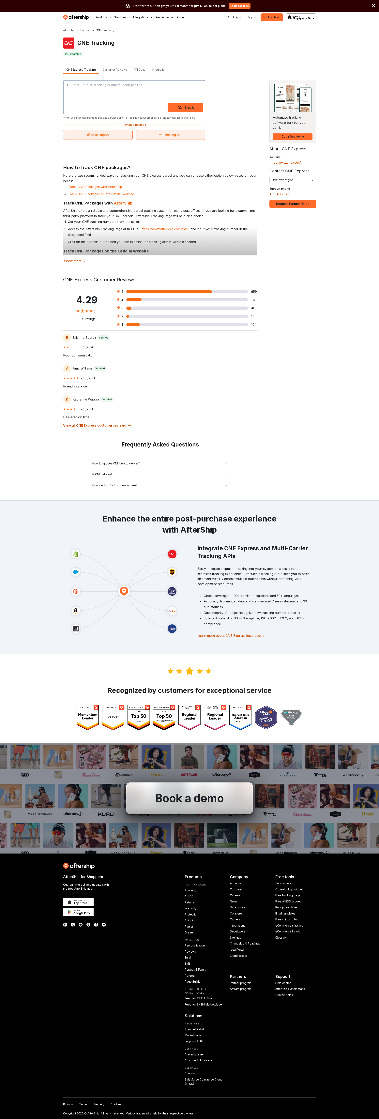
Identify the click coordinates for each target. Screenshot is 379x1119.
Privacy (68, 1104)
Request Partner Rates (292, 204)
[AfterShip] (77, 17)
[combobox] (292, 180)
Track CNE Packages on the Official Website (101, 194)
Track (189, 107)
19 (252, 316)
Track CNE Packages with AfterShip (95, 187)
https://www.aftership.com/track (165, 229)
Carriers (85, 30)
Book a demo (271, 17)
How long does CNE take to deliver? (116, 463)
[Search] (228, 17)
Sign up (252, 17)
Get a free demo (292, 136)
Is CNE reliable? (102, 474)
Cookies (116, 1104)
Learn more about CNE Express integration (231, 636)
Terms (83, 1104)
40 (253, 308)
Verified (103, 337)
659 (254, 292)
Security (99, 1104)
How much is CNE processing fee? (114, 485)
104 (254, 324)
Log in (237, 17)
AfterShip (69, 30)
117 (253, 300)
